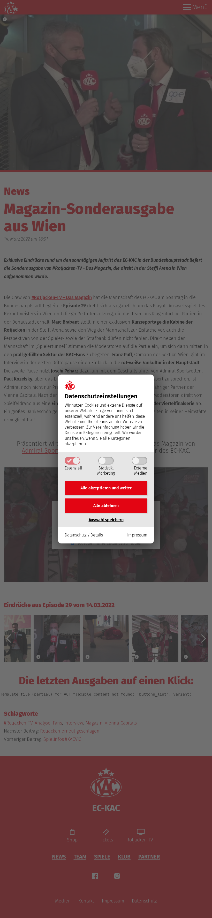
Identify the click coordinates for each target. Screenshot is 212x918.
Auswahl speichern (106, 519)
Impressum (137, 535)
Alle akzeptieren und (106, 488)
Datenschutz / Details (84, 535)
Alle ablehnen (106, 505)
